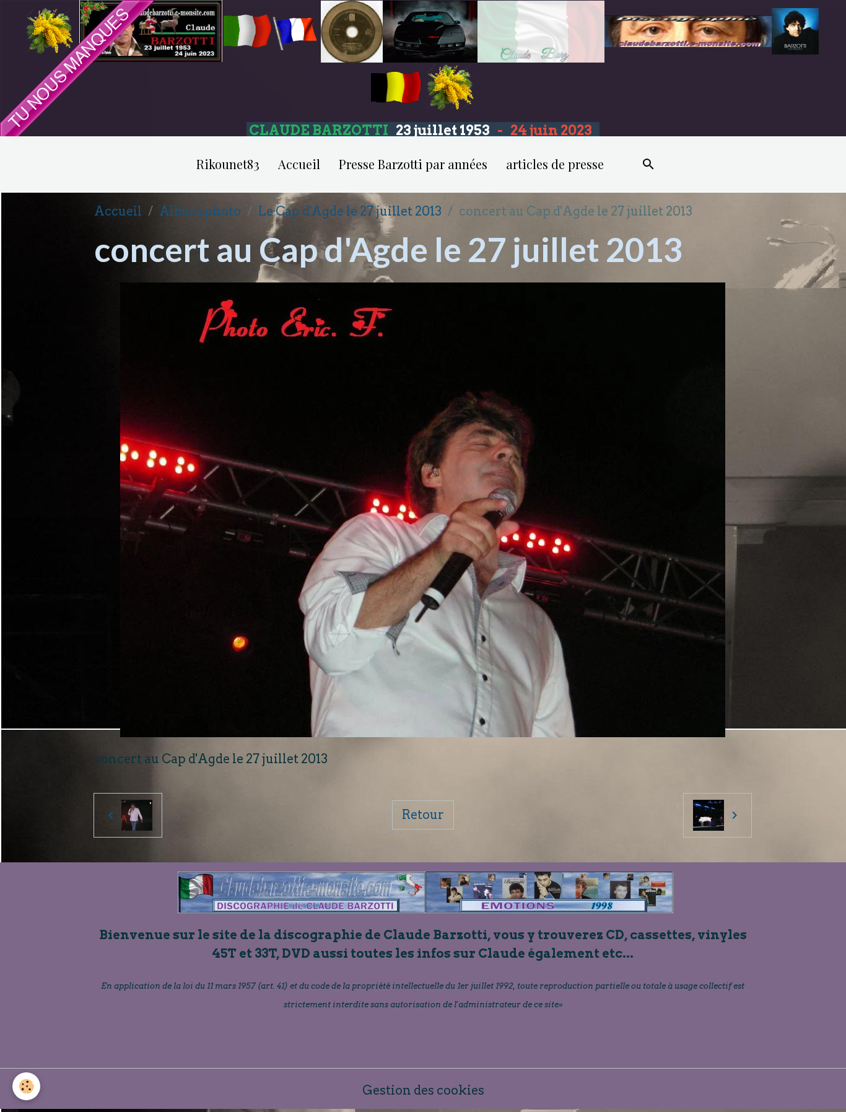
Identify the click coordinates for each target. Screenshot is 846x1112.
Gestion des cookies (423, 1090)
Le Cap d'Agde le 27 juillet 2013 (350, 211)
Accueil (299, 163)
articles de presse (555, 163)
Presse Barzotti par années (413, 163)
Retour (423, 814)
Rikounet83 (227, 163)
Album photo (200, 211)
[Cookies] (26, 1086)
